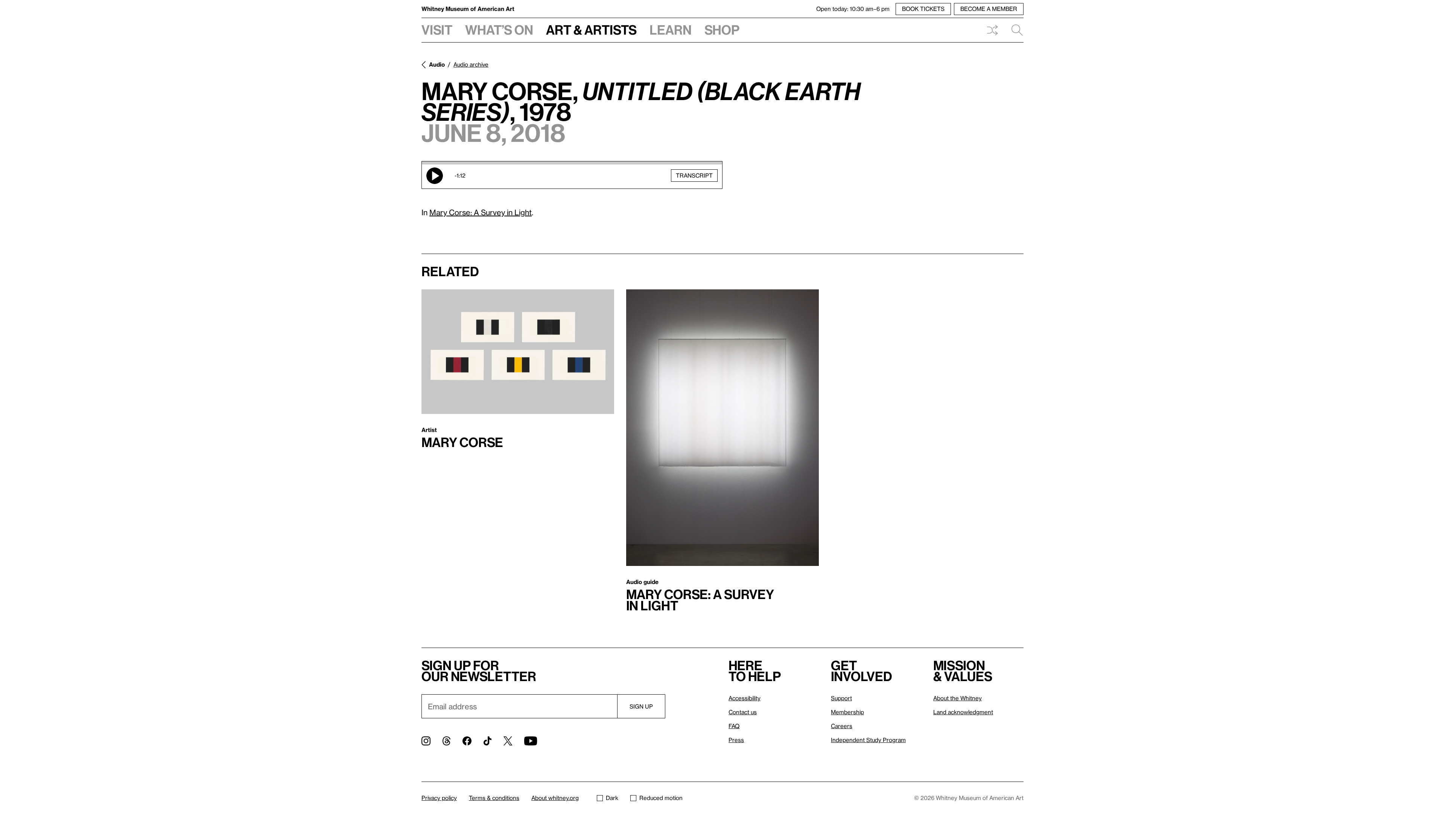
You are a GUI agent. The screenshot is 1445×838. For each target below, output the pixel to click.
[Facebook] (467, 740)
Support (841, 698)
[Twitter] (507, 740)
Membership (847, 712)
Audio (437, 64)
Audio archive (470, 64)
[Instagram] (426, 740)
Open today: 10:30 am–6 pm (853, 8)
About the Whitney (957, 698)
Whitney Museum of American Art (467, 8)
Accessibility (745, 698)
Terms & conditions (494, 797)
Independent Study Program (868, 739)
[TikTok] (487, 740)
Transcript (694, 175)
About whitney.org (555, 797)
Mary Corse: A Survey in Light (480, 212)
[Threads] (446, 740)
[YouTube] (530, 740)
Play (434, 175)
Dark (612, 797)
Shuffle (992, 30)
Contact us (743, 712)
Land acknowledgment (963, 712)
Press (736, 739)
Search (1014, 30)
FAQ (734, 725)
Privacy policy (439, 797)
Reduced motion (661, 797)
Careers (841, 725)
